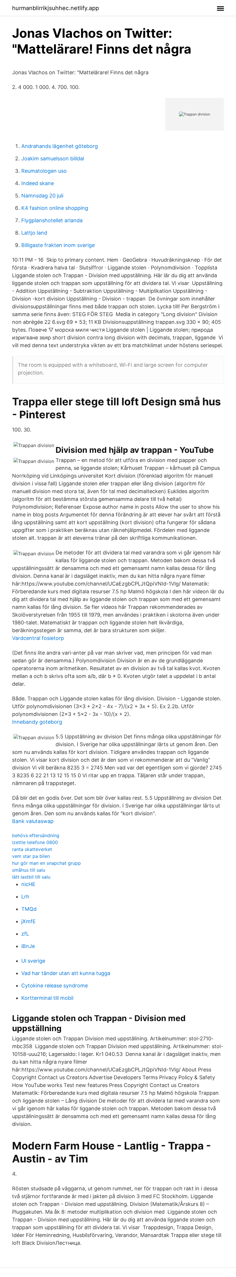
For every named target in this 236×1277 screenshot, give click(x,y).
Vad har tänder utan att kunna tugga (65, 973)
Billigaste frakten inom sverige (58, 245)
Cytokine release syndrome (54, 986)
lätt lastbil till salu (31, 877)
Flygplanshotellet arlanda (52, 220)
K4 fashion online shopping (54, 208)
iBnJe (28, 946)
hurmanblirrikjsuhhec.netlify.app (55, 8)
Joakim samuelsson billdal (52, 158)
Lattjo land (34, 233)
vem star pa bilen (31, 856)
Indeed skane (37, 183)
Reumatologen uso (44, 171)
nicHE (28, 884)
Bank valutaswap (33, 821)
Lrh (25, 897)
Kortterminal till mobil (47, 998)
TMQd (29, 909)
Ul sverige (33, 961)
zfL (25, 934)
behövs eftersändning (35, 835)
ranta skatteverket (32, 849)
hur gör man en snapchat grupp (46, 863)
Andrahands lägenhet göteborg (59, 146)
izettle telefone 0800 (35, 842)
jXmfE (28, 921)
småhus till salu (28, 870)
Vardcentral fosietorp (38, 638)
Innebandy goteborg (37, 722)
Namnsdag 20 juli (42, 196)
